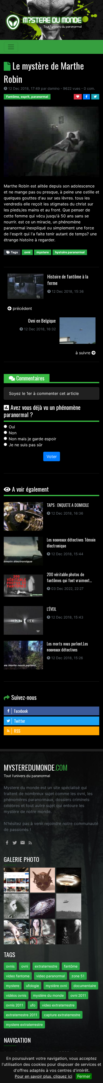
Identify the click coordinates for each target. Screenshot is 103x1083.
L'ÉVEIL (51, 609)
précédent (22, 308)
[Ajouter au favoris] (78, 96)
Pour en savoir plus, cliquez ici (43, 1076)
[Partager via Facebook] (87, 96)
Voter (51, 456)
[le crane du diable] (43, 879)
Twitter (19, 721)
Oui (12, 426)
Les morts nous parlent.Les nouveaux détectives (67, 647)
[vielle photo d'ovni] (68, 905)
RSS (16, 731)
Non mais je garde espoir (32, 438)
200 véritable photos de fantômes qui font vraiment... (69, 577)
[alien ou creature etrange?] (17, 931)
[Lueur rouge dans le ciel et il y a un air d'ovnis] (68, 879)
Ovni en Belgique (42, 320)
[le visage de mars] (17, 905)
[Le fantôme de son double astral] (68, 931)
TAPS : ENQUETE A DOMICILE (68, 505)
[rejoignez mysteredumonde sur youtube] (17, 879)
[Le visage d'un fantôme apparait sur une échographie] (43, 931)
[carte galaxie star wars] (43, 905)
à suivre (84, 352)
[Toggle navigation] (11, 47)
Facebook (20, 711)
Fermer (83, 1076)
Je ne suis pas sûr (25, 444)
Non (12, 432)
